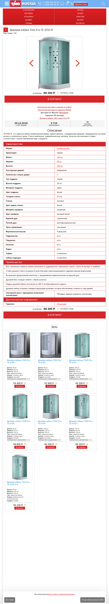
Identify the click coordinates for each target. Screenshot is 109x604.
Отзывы (28, 23)
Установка (28, 17)
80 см (59, 162)
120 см (59, 157)
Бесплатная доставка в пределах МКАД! (54, 110)
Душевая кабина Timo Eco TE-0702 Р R (18, 483)
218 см (59, 166)
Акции (80, 13)
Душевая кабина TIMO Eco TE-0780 (49, 361)
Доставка (28, 13)
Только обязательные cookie (92, 600)
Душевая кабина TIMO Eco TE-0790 (18, 361)
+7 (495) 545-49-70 (50, 2)
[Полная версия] (62, 3)
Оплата (80, 10)
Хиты (54, 327)
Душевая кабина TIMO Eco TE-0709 (18, 422)
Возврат (28, 20)
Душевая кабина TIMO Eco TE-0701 (81, 361)
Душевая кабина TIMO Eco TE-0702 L (81, 422)
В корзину (54, 99)
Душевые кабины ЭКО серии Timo (53, 118)
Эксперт (80, 20)
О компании (28, 10)
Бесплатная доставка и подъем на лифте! (54, 107)
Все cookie (10, 600)
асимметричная (63, 148)
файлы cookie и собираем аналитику (61, 594)
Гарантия (80, 17)
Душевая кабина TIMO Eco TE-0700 (49, 422)
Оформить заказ (81, 4)
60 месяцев (61, 304)
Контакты (80, 23)
